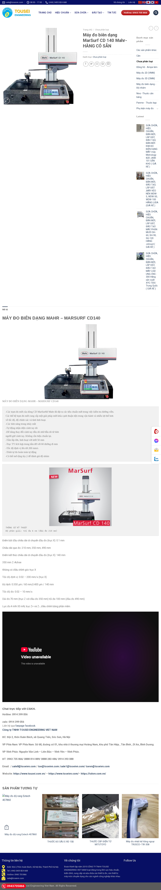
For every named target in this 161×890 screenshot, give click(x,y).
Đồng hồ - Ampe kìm (146, 67)
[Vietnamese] (157, 2)
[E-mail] (156, 450)
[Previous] (2, 823)
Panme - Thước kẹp (146, 102)
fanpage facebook (25, 725)
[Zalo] (156, 459)
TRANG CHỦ (45, 12)
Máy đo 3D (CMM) (145, 78)
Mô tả (5, 309)
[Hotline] (156, 431)
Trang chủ (87, 29)
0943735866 (15, 886)
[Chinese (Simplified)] (140, 2)
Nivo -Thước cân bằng (144, 95)
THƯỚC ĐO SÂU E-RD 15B (60, 841)
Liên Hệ (131, 2)
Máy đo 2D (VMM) (145, 73)
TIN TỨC (112, 12)
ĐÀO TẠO (97, 12)
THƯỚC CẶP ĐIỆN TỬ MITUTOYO (100, 843)
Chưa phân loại (102, 29)
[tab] (5, 309)
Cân (138, 56)
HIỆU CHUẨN (62, 12)
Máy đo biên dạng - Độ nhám (146, 86)
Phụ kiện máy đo (145, 108)
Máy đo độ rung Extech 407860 (21, 834)
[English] (144, 2)
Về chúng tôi (119, 2)
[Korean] (152, 2)
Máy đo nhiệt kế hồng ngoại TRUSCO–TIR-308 (140, 843)
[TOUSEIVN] (18, 12)
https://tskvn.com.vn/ (93, 773)
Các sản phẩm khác (146, 50)
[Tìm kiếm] (155, 12)
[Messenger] (156, 440)
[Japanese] (148, 2)
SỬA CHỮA (80, 12)
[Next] (158, 823)
